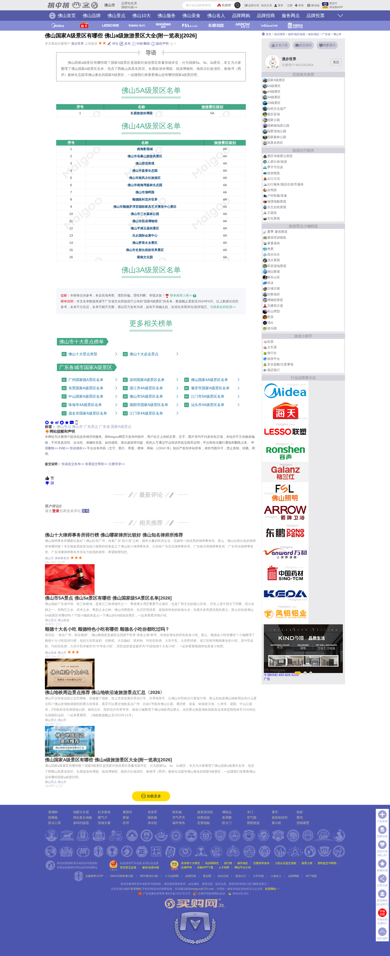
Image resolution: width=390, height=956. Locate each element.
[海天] (285, 411)
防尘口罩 (54, 823)
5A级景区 (274, 86)
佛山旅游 (63, 620)
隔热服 (152, 817)
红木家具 (104, 812)
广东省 (104, 427)
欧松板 (177, 812)
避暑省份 (273, 243)
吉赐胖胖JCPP (94, 876)
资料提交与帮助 (327, 863)
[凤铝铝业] (285, 614)
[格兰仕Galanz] (285, 472)
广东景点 (91, 427)
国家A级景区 (276, 80)
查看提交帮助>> (96, 464)
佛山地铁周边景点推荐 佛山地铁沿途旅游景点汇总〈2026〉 (105, 692)
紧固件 (127, 812)
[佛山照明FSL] (285, 492)
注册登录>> (117, 464)
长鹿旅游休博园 (141, 113)
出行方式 (273, 178)
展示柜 (276, 823)
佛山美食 (191, 15)
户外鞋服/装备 (277, 195)
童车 (275, 812)
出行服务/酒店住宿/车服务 (285, 184)
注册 (289, 5)
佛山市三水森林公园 (145, 214)
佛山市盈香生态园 (145, 170)
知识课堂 (279, 34)
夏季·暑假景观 (277, 231)
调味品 (227, 812)
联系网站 (272, 888)
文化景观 (273, 218)
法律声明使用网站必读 (211, 893)
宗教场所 (273, 294)
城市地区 (242, 863)
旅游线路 (273, 173)
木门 (250, 812)
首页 (268, 34)
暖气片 (102, 817)
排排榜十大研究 (190, 863)
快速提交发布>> (73, 464)
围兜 (300, 817)
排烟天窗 (104, 823)
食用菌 (227, 817)
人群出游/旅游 (277, 161)
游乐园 (272, 328)
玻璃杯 (53, 812)
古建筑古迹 (275, 305)
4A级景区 (274, 91)
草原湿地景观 (276, 266)
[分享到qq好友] (62, 422)
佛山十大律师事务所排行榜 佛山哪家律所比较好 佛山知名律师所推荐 (114, 534)
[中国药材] (285, 573)
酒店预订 (273, 370)
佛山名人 (216, 15)
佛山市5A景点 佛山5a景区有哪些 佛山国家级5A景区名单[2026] (108, 598)
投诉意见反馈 (128, 867)
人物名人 (276, 876)
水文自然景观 (276, 207)
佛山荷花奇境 (144, 163)
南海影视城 (145, 149)
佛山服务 (167, 15)
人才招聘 (223, 867)
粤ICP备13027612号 (177, 893)
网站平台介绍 (242, 867)
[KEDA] (285, 593)
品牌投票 (315, 15)
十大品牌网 (172, 876)
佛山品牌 (92, 15)
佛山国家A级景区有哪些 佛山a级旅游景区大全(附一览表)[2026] (108, 759)
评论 (114, 43)
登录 (280, 5)
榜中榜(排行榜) (149, 876)
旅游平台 (273, 358)
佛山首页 (66, 15)
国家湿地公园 (276, 131)
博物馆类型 (275, 300)
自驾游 (272, 190)
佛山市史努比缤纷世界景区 (145, 250)
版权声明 (162, 43)
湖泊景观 (273, 271)
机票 (270, 341)
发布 (301, 5)
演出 (270, 322)
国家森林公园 (276, 137)
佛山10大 (141, 15)
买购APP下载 (205, 867)
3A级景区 (274, 97)
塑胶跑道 (253, 823)
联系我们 (242, 883)
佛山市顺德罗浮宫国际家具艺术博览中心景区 (144, 206)
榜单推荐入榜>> (181, 295)
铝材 (300, 812)
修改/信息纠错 (150, 867)
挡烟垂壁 (303, 823)
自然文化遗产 (276, 108)
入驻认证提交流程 (285, 863)
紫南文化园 (145, 257)
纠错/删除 (143, 43)
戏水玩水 (273, 254)
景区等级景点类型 (279, 156)
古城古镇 (273, 288)
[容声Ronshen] (285, 451)
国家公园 (273, 120)
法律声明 (186, 867)
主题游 (272, 212)
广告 (267, 679)
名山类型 (273, 311)
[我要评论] (72, 422)
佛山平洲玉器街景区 (145, 228)
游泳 (270, 283)
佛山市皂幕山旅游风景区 (145, 156)
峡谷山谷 (273, 277)
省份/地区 (313, 34)
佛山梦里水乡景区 (145, 242)
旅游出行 (240, 876)
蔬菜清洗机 (205, 812)
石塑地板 (203, 823)
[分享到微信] (47, 422)
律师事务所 (62, 558)
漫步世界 (77, 43)
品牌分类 (253, 5)
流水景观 (273, 260)
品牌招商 (266, 15)
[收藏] (67, 422)
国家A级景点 (121, 427)
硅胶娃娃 (203, 817)
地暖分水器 (81, 812)
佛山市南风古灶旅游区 (145, 178)
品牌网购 (241, 15)
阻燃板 (53, 817)
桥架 (126, 817)
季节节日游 (275, 167)
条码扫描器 (81, 823)
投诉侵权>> (78, 448)
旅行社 (272, 353)
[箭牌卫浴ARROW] (285, 512)
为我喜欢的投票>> (223, 307)
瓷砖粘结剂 (280, 817)
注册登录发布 (261, 863)
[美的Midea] (285, 390)
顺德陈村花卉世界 (145, 199)
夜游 (270, 317)
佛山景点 (116, 15)
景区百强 (273, 114)
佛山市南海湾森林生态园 (145, 185)
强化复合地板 (82, 817)
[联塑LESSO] (285, 431)
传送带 (152, 812)
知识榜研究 (212, 863)
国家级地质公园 (278, 125)
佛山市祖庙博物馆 (145, 221)
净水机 (152, 823)
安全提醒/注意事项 (280, 364)
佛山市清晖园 (144, 192)
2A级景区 (274, 103)
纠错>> (64, 448)
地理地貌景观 (276, 201)
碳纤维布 (178, 823)
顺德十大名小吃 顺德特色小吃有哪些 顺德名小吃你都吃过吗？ (107, 629)
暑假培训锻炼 (276, 237)
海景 (270, 249)
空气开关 (178, 817)
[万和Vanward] (285, 553)
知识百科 (223, 876)
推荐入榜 (307, 863)
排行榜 (228, 863)
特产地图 (311, 876)
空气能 (251, 817)
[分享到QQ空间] (52, 422)
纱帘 (126, 823)
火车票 (272, 347)
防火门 (227, 823)
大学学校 (258, 876)
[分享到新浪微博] (57, 422)
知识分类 (266, 5)
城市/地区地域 (296, 34)
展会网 (207, 876)
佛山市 (77, 427)
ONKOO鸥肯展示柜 (121, 876)
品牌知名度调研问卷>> (129, 5)
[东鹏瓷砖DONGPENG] (285, 532)
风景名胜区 (275, 142)
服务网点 (291, 15)
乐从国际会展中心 (145, 235)
